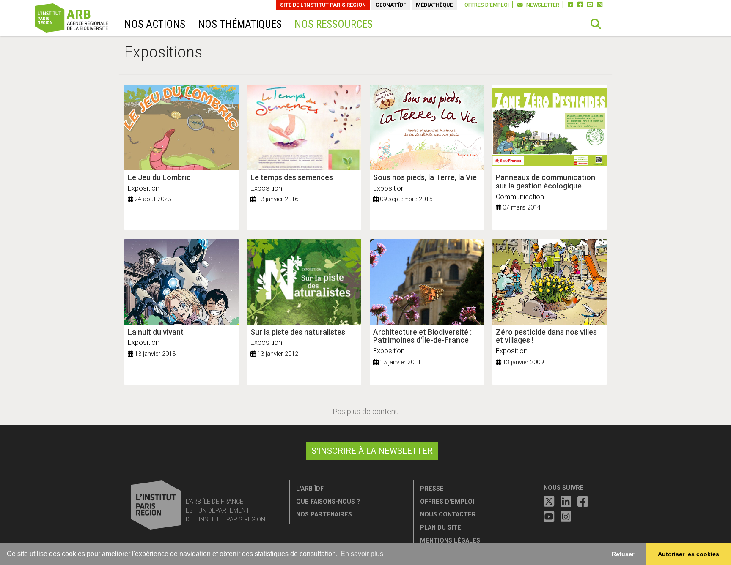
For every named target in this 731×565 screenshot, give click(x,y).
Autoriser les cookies (688, 554)
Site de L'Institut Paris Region (323, 5)
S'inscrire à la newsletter (372, 451)
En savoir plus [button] (362, 553)
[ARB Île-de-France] (83, 19)
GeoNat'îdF (391, 5)
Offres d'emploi (486, 5)
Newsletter (542, 5)
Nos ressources (333, 24)
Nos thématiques (240, 24)
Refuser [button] (623, 554)
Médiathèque (434, 5)
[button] (596, 24)
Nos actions (154, 24)
